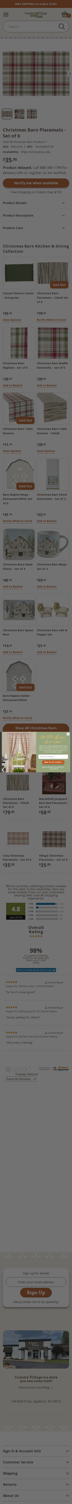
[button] (53, 762)
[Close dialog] (68, 733)
